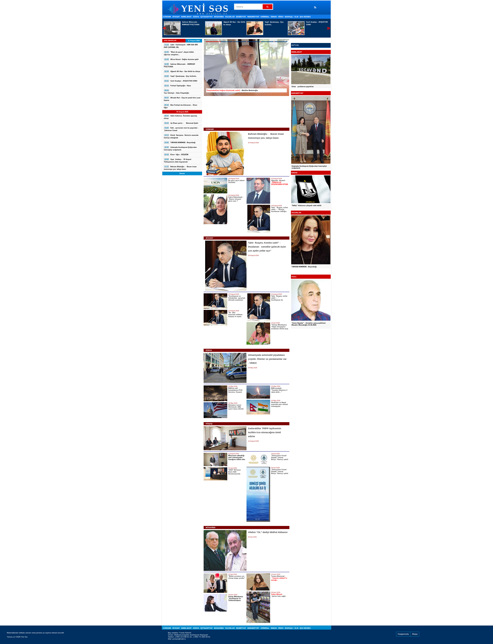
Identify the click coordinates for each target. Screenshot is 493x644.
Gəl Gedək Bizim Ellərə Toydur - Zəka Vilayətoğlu (306, 149)
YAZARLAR (230, 17)
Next (328, 28)
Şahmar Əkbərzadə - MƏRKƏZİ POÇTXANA (179, 65)
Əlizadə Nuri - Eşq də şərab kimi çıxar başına (182, 99)
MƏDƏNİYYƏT (253, 17)
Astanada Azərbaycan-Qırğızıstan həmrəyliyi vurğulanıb (180, 148)
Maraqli (289, 17)
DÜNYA (196, 17)
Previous (164, 28)
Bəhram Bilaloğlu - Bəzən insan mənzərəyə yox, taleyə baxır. (180, 168)
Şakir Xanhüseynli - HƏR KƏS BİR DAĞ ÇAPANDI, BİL (317, 23)
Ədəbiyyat (241, 17)
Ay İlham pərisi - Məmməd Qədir (181, 123)
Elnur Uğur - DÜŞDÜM (176, 155)
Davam (182, 173)
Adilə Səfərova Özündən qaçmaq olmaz (180, 117)
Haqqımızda (403, 634)
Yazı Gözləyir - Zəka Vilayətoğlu (273, 26)
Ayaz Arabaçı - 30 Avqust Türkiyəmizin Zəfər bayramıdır (177, 160)
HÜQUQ (209, 424)
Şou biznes (305, 17)
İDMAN (274, 17)
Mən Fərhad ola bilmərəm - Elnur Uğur (181, 106)
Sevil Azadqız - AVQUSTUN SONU (234, 23)
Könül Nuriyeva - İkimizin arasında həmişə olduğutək (181, 136)
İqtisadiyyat (206, 17)
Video (280, 17)
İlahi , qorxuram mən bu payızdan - (181, 129)
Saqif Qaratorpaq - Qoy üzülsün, (191, 23)
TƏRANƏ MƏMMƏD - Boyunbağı (180, 142)
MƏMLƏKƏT (186, 17)
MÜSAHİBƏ (219, 17)
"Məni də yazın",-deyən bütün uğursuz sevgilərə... (179, 53)
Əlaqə (415, 634)
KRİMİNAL (265, 17)
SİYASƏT (176, 17)
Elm (296, 17)
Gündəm (167, 17)
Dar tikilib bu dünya (182, 71)
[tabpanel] (246, 67)
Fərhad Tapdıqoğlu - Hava (177, 86)
